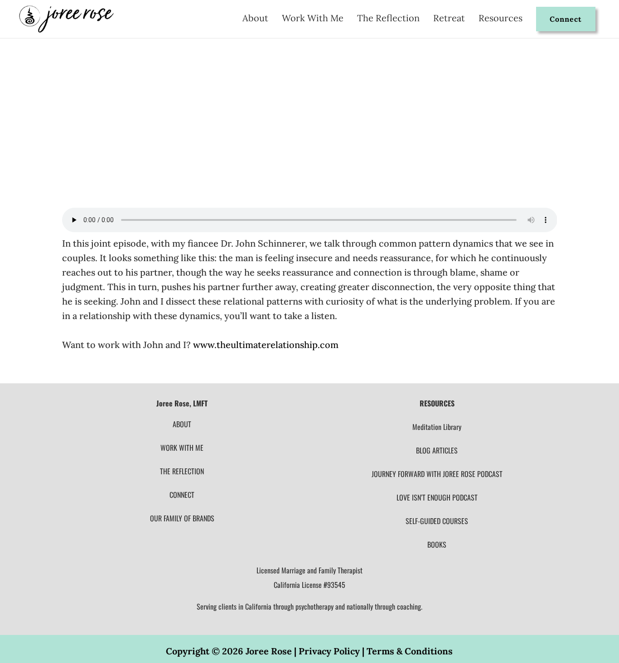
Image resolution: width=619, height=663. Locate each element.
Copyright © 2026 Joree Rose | (232, 651)
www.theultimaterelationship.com (266, 344)
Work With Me (312, 19)
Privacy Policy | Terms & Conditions (376, 651)
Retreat (449, 19)
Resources (500, 19)
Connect (566, 19)
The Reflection (388, 19)
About (255, 19)
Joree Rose (87, 115)
